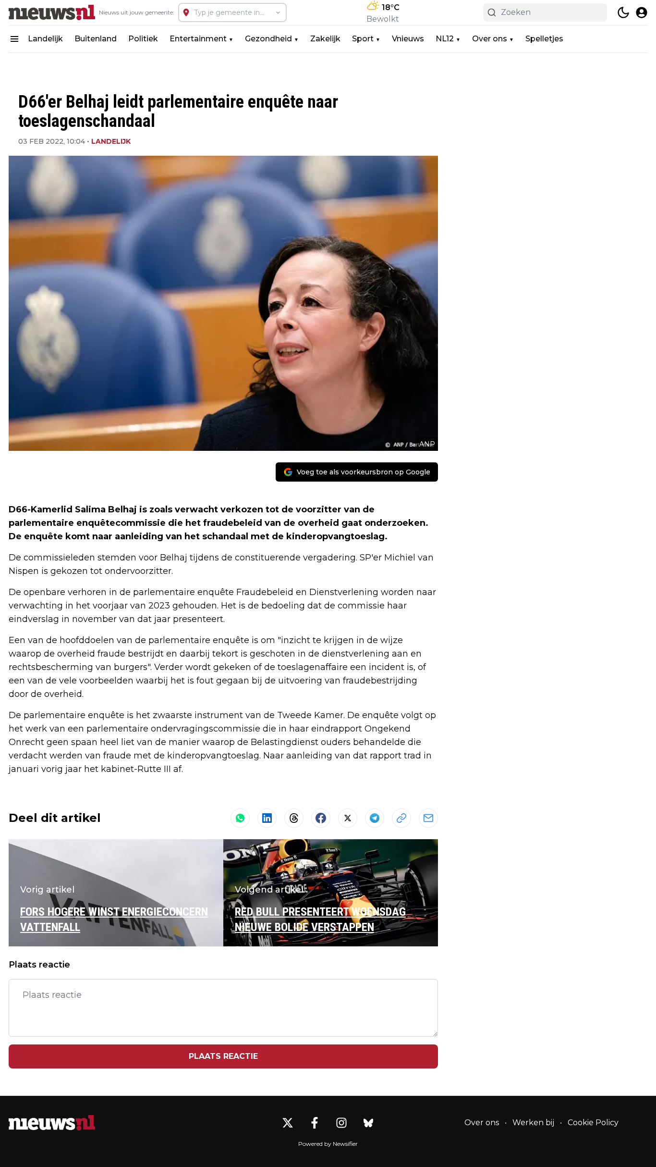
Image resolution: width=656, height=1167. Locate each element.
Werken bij (533, 1122)
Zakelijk (325, 38)
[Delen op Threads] (294, 818)
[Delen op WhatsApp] (240, 818)
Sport (363, 38)
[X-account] (287, 1123)
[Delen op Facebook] (320, 818)
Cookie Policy (593, 1122)
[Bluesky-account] (368, 1123)
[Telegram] (374, 818)
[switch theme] (623, 12)
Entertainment (198, 38)
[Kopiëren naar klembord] (401, 818)
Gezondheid (268, 38)
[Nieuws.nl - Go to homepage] (52, 1122)
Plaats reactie (223, 1056)
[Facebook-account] (314, 1123)
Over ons (489, 38)
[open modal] (641, 12)
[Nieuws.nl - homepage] (52, 12)
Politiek (143, 38)
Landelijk (45, 38)
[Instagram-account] (341, 1123)
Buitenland (95, 38)
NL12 (445, 38)
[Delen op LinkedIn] (267, 818)
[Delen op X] (347, 818)
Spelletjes (544, 38)
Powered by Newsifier (328, 1143)
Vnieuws (408, 38)
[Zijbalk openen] (14, 39)
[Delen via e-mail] (428, 818)
